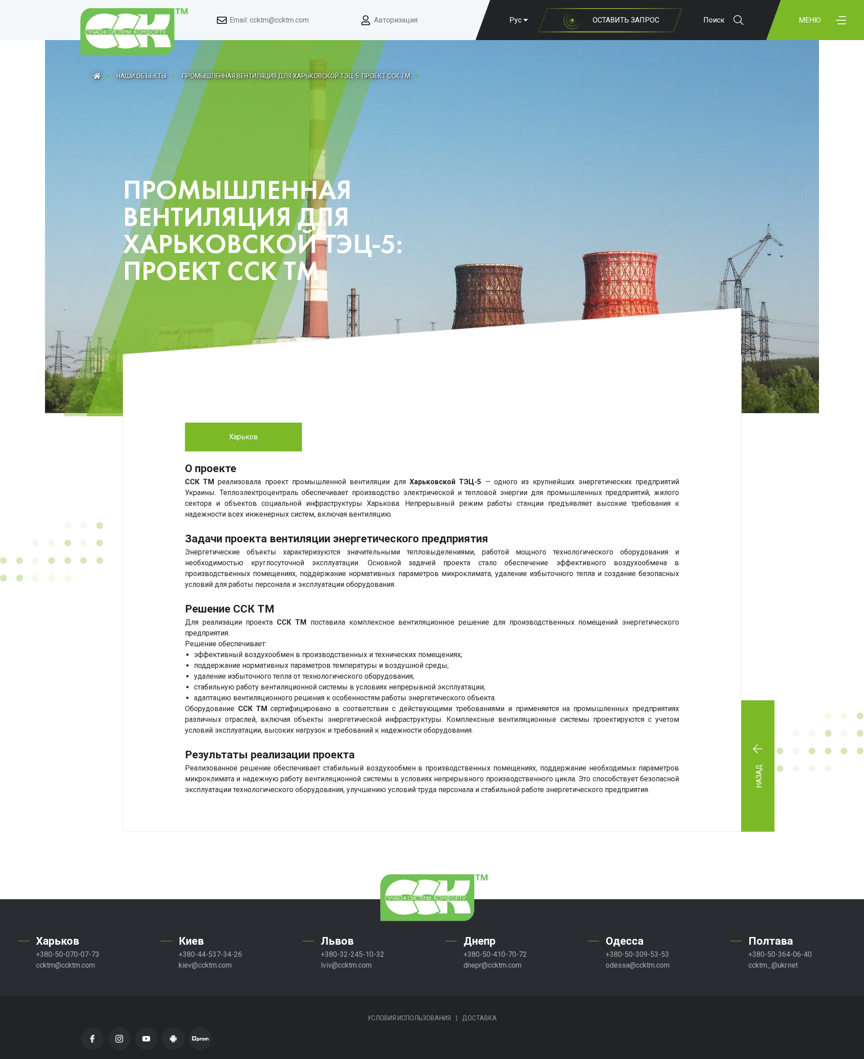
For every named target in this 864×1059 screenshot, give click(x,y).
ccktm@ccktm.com (65, 965)
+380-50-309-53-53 (637, 954)
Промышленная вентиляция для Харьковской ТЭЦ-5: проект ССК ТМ (296, 76)
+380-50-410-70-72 (495, 954)
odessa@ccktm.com (638, 965)
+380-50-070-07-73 (67, 954)
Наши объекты (141, 76)
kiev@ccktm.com (205, 965)
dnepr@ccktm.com (493, 965)
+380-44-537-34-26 (210, 954)
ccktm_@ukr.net (773, 965)
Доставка (479, 1018)
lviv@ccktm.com (346, 965)
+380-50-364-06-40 (780, 954)
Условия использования (409, 1018)
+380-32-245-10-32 (352, 954)
